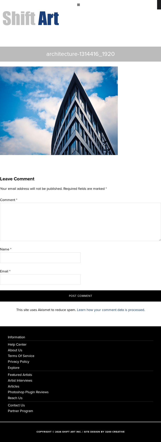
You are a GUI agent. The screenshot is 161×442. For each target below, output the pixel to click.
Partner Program (20, 411)
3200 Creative (115, 431)
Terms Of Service (21, 356)
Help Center (17, 344)
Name (5, 249)
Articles (13, 386)
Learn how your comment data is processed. (111, 310)
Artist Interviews (20, 380)
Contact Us (16, 405)
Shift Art (31, 14)
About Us (15, 350)
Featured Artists (20, 375)
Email (5, 271)
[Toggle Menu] (78, 4)
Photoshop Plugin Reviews (28, 392)
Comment (8, 200)
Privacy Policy (18, 361)
